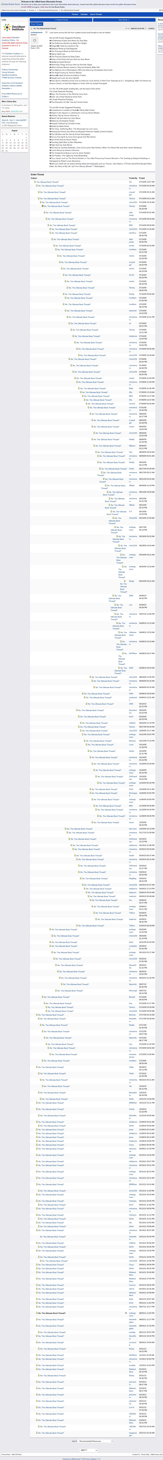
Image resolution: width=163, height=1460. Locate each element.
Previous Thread (62, 20)
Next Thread (123, 20)
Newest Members (8, 116)
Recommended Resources (48, 10)
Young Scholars (8, 72)
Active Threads (96, 14)
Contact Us (136, 1454)
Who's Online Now (9, 101)
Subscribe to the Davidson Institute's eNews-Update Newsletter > (12, 85)
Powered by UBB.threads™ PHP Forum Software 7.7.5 (81, 1459)
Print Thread (36, 24)
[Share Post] (145, 28)
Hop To (74, 1441)
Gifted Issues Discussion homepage (14, 10)
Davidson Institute (12, 54)
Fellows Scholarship (10, 70)
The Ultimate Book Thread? (47, 182)
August (14, 131)
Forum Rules (6, 1454)
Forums (31, 10)
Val (128, 28)
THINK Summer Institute (11, 78)
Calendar (84, 14)
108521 (151, 28)
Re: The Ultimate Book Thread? (45, 28)
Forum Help (145, 1454)
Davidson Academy (9, 75)
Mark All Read (16, 1454)
